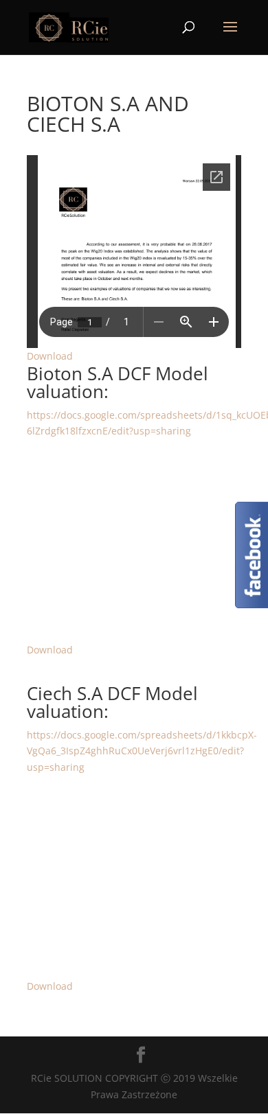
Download (50, 355)
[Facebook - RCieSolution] (251, 604)
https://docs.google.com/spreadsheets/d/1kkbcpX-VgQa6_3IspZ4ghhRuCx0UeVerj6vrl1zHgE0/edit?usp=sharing (142, 751)
